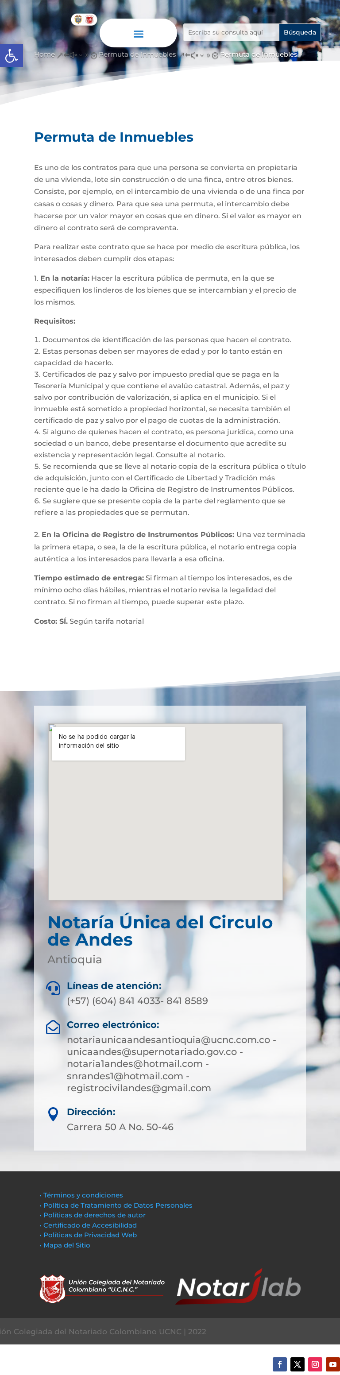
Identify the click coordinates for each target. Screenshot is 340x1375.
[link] (11, 55)
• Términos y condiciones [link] (81, 1195)
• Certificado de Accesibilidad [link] (88, 1225)
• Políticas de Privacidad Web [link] (88, 1235)
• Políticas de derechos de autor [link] (92, 1215)
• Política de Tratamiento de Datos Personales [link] (116, 1205)
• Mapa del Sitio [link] (65, 1245)
